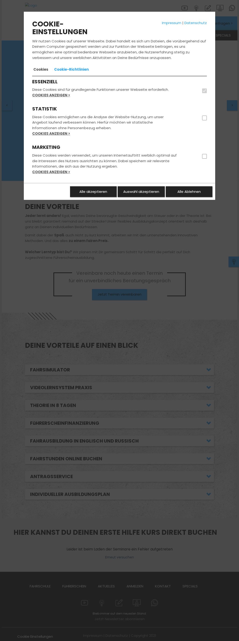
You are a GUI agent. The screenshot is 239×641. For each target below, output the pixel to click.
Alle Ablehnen (189, 191)
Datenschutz (195, 22)
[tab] (40, 69)
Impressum (171, 22)
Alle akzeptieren (93, 191)
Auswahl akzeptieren (141, 191)
